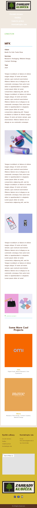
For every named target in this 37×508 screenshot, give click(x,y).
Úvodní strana (16, 14)
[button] (9, 34)
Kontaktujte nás (19, 24)
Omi (18, 369)
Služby (18, 18)
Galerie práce (17, 21)
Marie (18, 414)
